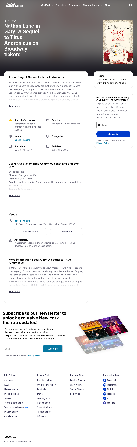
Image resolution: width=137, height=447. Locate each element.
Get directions (30, 231)
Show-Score (76, 385)
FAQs (6, 385)
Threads (111, 394)
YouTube (111, 403)
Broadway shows (45, 380)
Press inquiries (11, 394)
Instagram (112, 385)
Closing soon (43, 403)
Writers (7, 398)
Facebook (111, 380)
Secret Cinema (77, 389)
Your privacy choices (14, 407)
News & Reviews (91, 5)
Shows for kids (44, 407)
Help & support (11, 389)
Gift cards (42, 416)
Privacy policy (11, 411)
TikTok (110, 389)
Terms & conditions (13, 403)
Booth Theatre (22, 140)
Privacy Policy (103, 143)
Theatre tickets (44, 411)
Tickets (60, 5)
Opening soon (43, 398)
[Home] (13, 5)
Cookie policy (10, 416)
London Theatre (77, 380)
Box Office (75, 394)
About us (8, 380)
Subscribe (113, 134)
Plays (40, 394)
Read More (14, 106)
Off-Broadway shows (47, 385)
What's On (46, 5)
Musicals (41, 389)
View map (67, 231)
